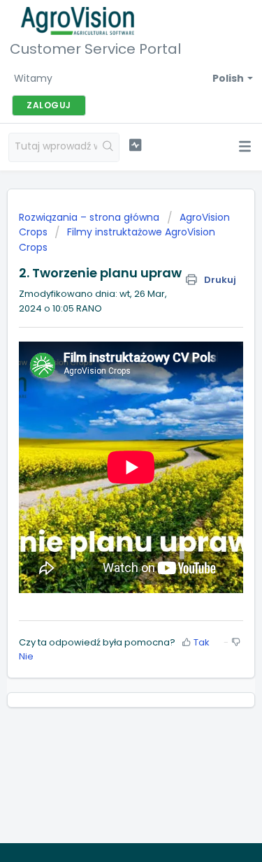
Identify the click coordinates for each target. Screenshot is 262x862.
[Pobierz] (105, 424)
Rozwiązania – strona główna (90, 217)
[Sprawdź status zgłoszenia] (135, 145)
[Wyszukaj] (108, 147)
